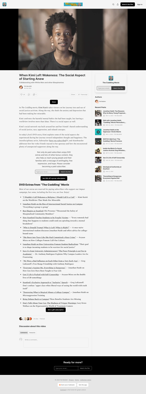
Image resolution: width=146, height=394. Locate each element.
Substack (63, 390)
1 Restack (42, 319)
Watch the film (127, 4)
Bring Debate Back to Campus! (36, 299)
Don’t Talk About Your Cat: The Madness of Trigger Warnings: (49, 303)
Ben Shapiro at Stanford (33, 211)
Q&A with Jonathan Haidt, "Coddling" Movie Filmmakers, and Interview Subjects (114, 121)
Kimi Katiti (43, 107)
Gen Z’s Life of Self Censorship (114, 158)
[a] (98, 113)
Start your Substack (68, 385)
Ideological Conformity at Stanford (112, 168)
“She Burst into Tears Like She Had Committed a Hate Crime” (49, 237)
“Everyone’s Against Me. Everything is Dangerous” (44, 267)
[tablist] (27, 333)
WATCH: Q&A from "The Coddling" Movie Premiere (112, 140)
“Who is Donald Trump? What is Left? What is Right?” (46, 227)
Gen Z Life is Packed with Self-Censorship (41, 274)
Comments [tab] (23, 333)
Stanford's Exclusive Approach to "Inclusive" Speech (45, 282)
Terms (77, 380)
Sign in (139, 4)
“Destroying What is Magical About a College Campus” (46, 292)
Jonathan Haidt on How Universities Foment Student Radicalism (50, 244)
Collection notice (85, 380)
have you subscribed (57, 140)
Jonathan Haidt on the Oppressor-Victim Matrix (112, 131)
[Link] (16, 184)
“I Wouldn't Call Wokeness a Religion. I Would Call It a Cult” (49, 197)
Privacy (71, 380)
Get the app (83, 385)
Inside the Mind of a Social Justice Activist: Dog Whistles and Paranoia (114, 149)
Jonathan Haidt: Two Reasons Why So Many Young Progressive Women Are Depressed (115, 112)
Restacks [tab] (32, 333)
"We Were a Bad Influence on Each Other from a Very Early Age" (51, 261)
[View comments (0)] (132, 39)
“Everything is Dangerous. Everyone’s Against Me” (112, 177)
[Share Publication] (118, 4)
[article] (111, 113)
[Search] (113, 4)
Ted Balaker (28, 86)
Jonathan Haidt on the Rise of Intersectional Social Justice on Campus (52, 204)
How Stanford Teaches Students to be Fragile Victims (45, 217)
